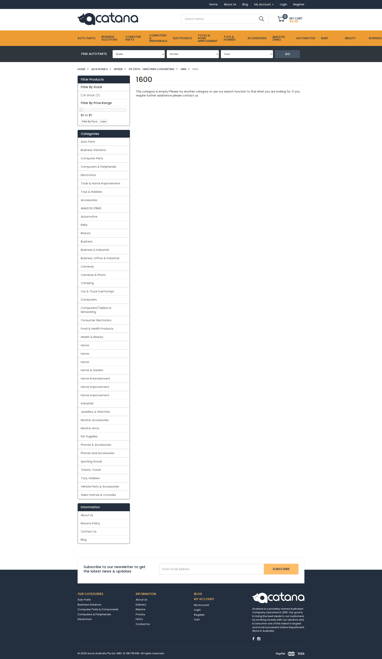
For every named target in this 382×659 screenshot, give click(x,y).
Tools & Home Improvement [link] (100, 183)
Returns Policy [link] (90, 523)
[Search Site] (261, 19)
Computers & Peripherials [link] (98, 167)
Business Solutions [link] (93, 150)
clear (103, 121)
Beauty (350, 38)
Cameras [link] (87, 267)
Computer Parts (133, 38)
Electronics (182, 38)
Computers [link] (89, 300)
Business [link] (87, 241)
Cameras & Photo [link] (93, 275)
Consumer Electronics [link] (96, 320)
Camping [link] (87, 283)
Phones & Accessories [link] (96, 445)
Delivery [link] (141, 604)
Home (213, 4)
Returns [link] (140, 609)
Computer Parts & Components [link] (98, 609)
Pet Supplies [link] (89, 436)
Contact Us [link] (88, 531)
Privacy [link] (140, 614)
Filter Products (92, 79)
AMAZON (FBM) (278, 38)
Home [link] (85, 345)
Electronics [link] (88, 175)
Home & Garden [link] (92, 370)
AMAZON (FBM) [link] (91, 208)
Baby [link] (84, 225)
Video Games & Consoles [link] (98, 495)
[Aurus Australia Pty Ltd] (108, 18)
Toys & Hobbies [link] (91, 192)
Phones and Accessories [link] (97, 453)
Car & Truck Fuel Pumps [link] (97, 291)
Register (298, 4)
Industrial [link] (87, 403)
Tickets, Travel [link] (91, 470)
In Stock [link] (92, 95)
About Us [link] (87, 515)
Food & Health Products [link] (97, 329)
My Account (263, 4)
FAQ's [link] (139, 619)
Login (283, 4)
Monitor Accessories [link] (95, 420)
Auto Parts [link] (88, 142)
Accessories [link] (89, 200)
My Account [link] (201, 605)
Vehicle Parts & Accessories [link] (100, 487)
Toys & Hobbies (229, 38)
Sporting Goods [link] (91, 461)
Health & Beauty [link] (92, 337)
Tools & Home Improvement (208, 38)
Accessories (257, 38)
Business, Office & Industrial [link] (100, 258)
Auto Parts (86, 38)
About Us (230, 4)
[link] (253, 638)
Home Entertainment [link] (95, 379)
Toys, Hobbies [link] (90, 478)
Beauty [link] (86, 233)
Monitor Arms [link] (90, 428)
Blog (245, 4)
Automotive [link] (89, 217)
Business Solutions (109, 38)
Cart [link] (197, 619)
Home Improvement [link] (95, 387)
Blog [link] (84, 540)
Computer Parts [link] (92, 158)
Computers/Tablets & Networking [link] (96, 310)
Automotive (305, 38)
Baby (324, 38)
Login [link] (197, 610)
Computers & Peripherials (158, 38)
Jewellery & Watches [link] (95, 412)
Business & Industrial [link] (95, 250)
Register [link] (199, 615)
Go (287, 54)
